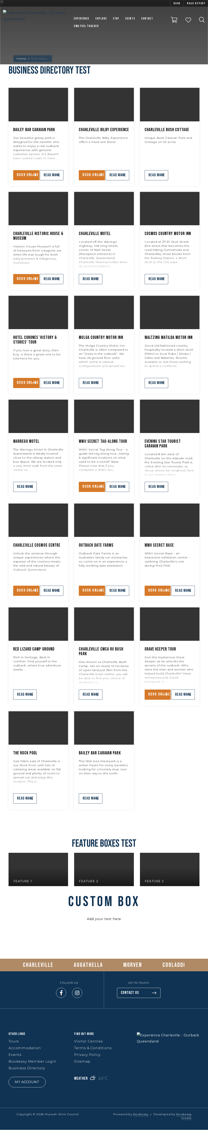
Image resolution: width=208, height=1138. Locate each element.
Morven (132, 965)
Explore (101, 18)
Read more (52, 175)
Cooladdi (173, 965)
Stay (116, 18)
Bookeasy (140, 1114)
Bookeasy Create (184, 1116)
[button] (38, 1082)
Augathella (88, 965)
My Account (27, 1082)
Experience (81, 18)
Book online (28, 174)
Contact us (130, 992)
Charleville (38, 965)
